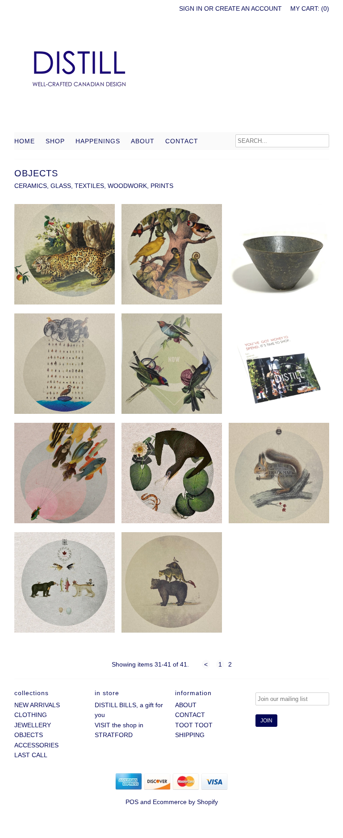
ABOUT (143, 141)
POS (131, 801)
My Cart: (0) (309, 8)
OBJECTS (28, 734)
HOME (24, 141)
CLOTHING (30, 714)
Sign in (190, 8)
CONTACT (181, 141)
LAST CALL (30, 755)
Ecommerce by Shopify (185, 801)
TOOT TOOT (194, 725)
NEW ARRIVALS (37, 705)
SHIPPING (190, 734)
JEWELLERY (32, 725)
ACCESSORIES (36, 745)
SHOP (55, 141)
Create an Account (248, 8)
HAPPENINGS (97, 141)
